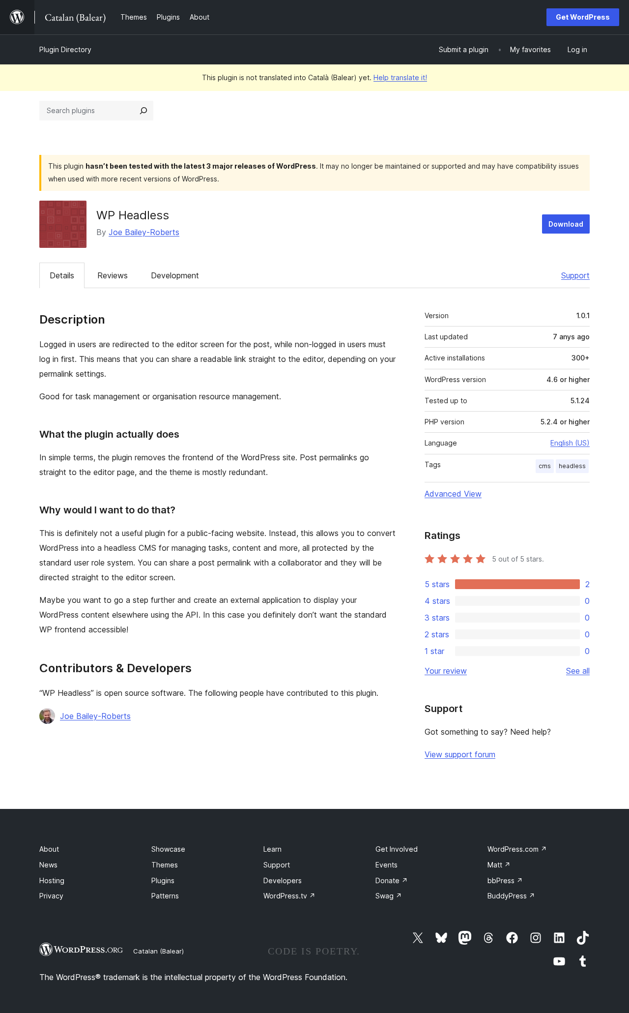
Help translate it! (400, 77)
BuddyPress (511, 896)
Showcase (168, 849)
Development (175, 275)
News (48, 865)
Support (575, 275)
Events (386, 865)
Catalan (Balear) (158, 951)
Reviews (112, 275)
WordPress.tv (289, 896)
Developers (282, 880)
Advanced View (453, 494)
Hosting (51, 880)
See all (578, 671)
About (49, 849)
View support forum (460, 754)
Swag (388, 896)
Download (565, 224)
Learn (272, 849)
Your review (446, 671)
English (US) (570, 443)
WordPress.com (517, 849)
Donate (391, 880)
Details (62, 275)
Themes (164, 865)
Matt (499, 865)
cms (545, 466)
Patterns (165, 896)
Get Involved (396, 849)
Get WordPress (583, 17)
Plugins (162, 880)
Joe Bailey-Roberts (144, 232)
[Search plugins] (143, 110)
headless (572, 466)
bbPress (505, 880)
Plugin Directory (65, 49)
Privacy (51, 896)
